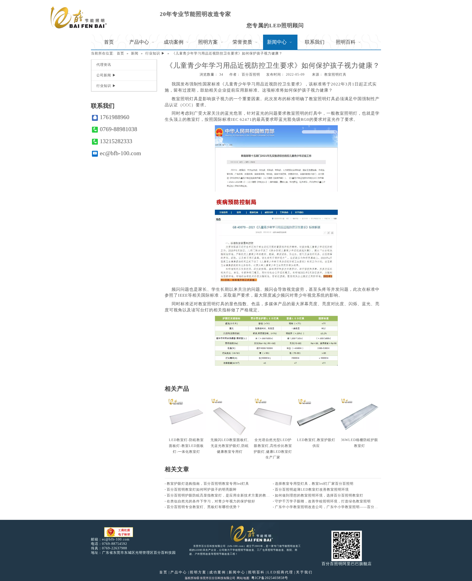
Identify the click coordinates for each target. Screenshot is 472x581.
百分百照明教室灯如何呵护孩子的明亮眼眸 (202, 489)
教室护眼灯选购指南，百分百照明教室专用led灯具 (208, 483)
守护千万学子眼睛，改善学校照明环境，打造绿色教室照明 (323, 501)
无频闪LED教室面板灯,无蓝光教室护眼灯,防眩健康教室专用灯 (229, 446)
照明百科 (256, 572)
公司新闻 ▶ (106, 75)
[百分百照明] (78, 17)
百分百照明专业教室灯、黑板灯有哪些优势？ (203, 507)
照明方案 (198, 572)
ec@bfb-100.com (120, 153)
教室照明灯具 (335, 74)
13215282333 (116, 141)
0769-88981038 (118, 129)
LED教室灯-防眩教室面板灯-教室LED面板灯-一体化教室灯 (186, 446)
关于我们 (304, 572)
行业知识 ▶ (106, 86)
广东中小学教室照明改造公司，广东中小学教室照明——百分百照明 (327, 507)
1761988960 (114, 117)
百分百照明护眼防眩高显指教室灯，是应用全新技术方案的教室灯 (219, 495)
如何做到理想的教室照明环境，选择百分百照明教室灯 (319, 495)
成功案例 (217, 572)
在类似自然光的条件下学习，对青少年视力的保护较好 (211, 501)
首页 (163, 572)
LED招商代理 (280, 572)
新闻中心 (237, 572)
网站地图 (243, 578)
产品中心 (178, 572)
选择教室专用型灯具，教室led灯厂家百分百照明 (314, 483)
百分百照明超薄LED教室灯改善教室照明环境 (312, 489)
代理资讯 (103, 65)
